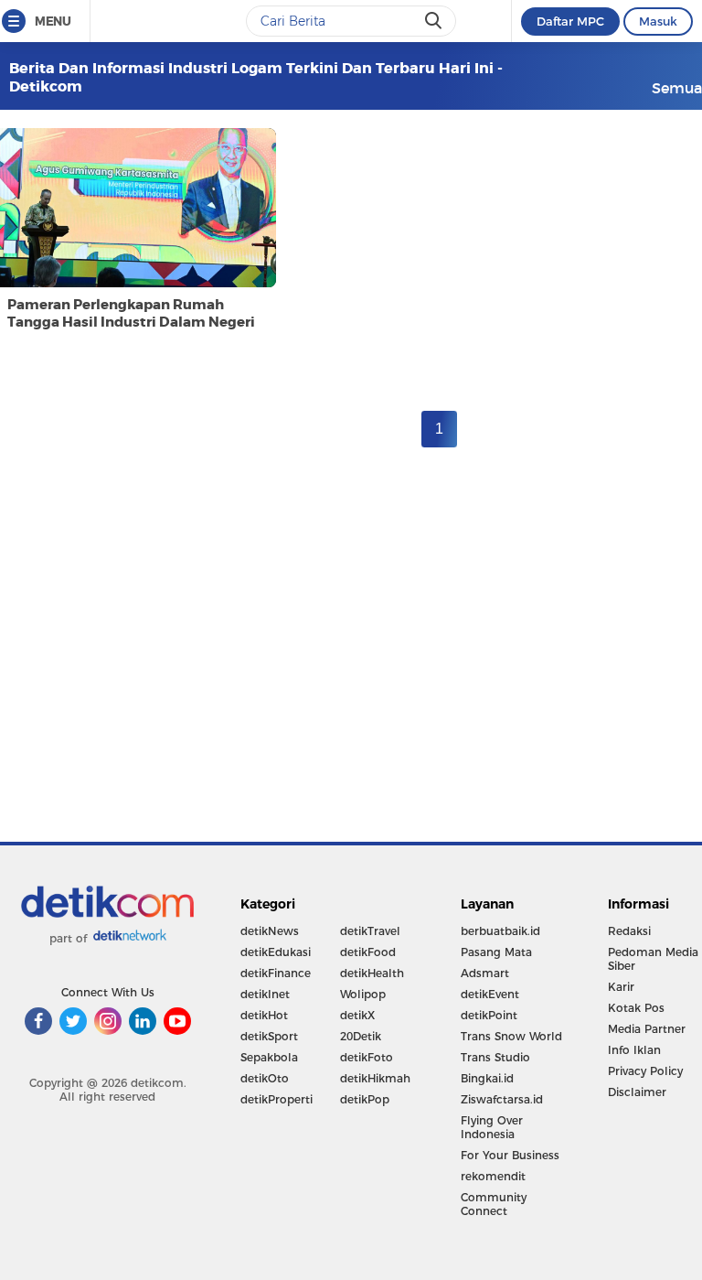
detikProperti (276, 1099)
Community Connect (493, 1204)
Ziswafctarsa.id (502, 1099)
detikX (357, 1015)
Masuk (658, 21)
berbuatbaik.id (500, 931)
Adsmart (485, 973)
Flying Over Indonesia (492, 1127)
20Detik (360, 1036)
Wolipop (363, 994)
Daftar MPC (570, 21)
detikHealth (372, 973)
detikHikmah (375, 1078)
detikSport (269, 1036)
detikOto (264, 1078)
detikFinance (275, 973)
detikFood (368, 952)
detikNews (269, 931)
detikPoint (489, 1015)
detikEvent (490, 994)
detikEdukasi (275, 952)
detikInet (265, 994)
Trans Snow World (511, 1036)
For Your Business (510, 1155)
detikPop (364, 1099)
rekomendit (493, 1176)
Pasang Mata (496, 952)
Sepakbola (269, 1057)
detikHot (264, 1015)
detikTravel (370, 931)
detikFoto (366, 1057)
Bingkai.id (487, 1078)
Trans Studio (495, 1057)
